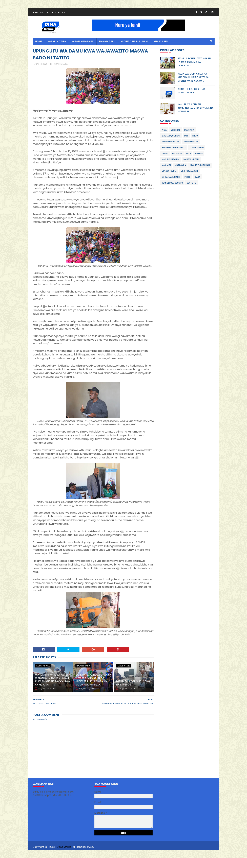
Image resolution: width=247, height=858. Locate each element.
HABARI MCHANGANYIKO (174, 147)
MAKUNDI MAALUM (170, 159)
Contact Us (58, 12)
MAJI (188, 153)
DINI (186, 135)
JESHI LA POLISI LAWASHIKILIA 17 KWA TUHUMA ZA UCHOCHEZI (195, 62)
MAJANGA (177, 153)
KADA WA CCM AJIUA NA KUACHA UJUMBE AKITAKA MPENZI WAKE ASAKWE (193, 77)
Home (35, 12)
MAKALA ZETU (107, 41)
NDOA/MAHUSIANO (171, 177)
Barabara (175, 129)
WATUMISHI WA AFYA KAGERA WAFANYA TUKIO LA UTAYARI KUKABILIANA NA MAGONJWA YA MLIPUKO (52, 679)
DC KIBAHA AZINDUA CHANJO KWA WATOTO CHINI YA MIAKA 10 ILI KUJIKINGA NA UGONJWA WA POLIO (93, 679)
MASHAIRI (166, 165)
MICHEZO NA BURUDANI (134, 41)
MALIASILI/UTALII (191, 159)
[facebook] (196, 12)
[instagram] (212, 12)
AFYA (164, 129)
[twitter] (201, 12)
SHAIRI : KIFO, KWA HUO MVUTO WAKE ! (191, 90)
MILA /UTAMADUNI (189, 171)
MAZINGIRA (180, 165)
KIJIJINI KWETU (197, 147)
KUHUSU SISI (161, 41)
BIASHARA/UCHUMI (171, 135)
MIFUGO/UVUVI (169, 171)
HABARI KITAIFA (57, 41)
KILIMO (165, 153)
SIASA (197, 177)
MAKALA (199, 153)
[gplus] (207, 12)
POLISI (187, 177)
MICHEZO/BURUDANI (200, 165)
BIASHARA (189, 129)
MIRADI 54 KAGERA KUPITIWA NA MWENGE (133, 683)
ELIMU (195, 135)
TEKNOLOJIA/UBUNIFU (172, 182)
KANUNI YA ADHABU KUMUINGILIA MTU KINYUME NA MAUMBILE (196, 108)
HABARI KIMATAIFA (83, 41)
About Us (45, 12)
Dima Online (64, 847)
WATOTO (191, 182)
